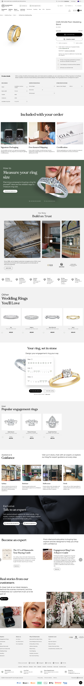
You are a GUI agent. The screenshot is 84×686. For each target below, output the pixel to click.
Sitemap (55, 677)
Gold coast (55, 666)
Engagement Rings (4, 639)
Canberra (44, 666)
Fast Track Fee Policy (34, 655)
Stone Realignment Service (36, 641)
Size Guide (58, 30)
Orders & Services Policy (53, 646)
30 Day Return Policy (34, 644)
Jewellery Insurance (34, 653)
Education (48, 9)
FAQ (49, 639)
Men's (14, 15)
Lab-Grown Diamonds (5, 648)
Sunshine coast (62, 666)
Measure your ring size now (10, 191)
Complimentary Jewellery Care (55, 648)
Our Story (18, 639)
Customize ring (70, 34)
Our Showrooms (19, 641)
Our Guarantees (19, 644)
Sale (1, 644)
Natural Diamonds (4, 646)
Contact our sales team (70, 50)
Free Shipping (33, 651)
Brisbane (31, 666)
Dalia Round (11, 432)
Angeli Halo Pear (52, 432)
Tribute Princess (31, 432)
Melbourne (25, 666)
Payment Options (52, 641)
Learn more (8, 268)
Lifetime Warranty (33, 646)
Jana (73, 327)
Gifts (43, 9)
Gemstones (29, 9)
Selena (31, 327)
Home (1, 15)
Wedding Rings (8, 15)
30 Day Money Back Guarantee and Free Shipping (15, 1)
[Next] (80, 560)
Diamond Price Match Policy (36, 639)
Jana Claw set (52, 327)
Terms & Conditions (48, 677)
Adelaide (39, 666)
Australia (20, 666)
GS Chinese (73, 1)
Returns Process (52, 644)
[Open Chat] (80, 682)
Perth (35, 666)
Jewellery (35, 9)
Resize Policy (32, 648)
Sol (11, 327)
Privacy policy (40, 677)
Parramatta (49, 666)
